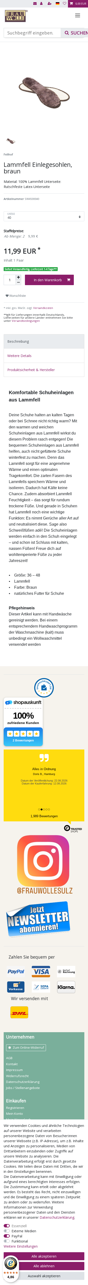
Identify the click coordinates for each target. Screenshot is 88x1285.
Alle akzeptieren (44, 1256)
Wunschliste (17, 296)
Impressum (14, 1070)
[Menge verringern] (18, 282)
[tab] (44, 341)
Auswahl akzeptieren (44, 1276)
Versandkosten (43, 308)
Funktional (19, 1241)
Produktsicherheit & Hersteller (31, 369)
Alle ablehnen (44, 1266)
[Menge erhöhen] (18, 277)
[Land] (57, 4)
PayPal (16, 1236)
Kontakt (12, 1064)
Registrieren (15, 1108)
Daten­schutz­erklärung (22, 1082)
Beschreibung (18, 341)
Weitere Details (19, 355)
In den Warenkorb (48, 280)
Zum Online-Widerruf (28, 1047)
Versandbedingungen (26, 321)
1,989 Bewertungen (44, 816)
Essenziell (19, 1226)
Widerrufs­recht (17, 1076)
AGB (9, 1058)
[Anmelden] (41, 4)
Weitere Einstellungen (21, 1246)
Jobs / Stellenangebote (23, 1088)
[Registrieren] (50, 4)
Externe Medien (23, 1231)
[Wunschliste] (64, 4)
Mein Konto (14, 1113)
